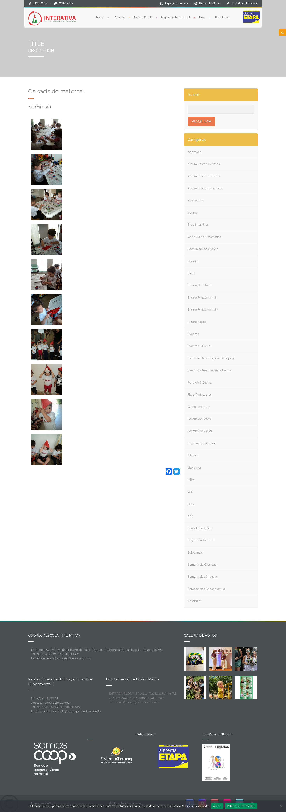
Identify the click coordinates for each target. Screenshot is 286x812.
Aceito (217, 806)
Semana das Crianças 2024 (206, 589)
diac (191, 273)
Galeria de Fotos (199, 419)
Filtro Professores (199, 394)
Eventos (193, 334)
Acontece (194, 152)
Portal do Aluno (209, 3)
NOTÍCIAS (40, 3)
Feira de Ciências (199, 382)
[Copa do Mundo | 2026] (195, 658)
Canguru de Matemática (204, 237)
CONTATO (66, 3)
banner (193, 212)
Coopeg (119, 17)
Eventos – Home (199, 346)
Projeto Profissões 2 (201, 540)
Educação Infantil (200, 285)
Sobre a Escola (142, 17)
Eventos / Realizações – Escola (210, 370)
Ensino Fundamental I (202, 297)
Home (100, 17)
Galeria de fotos (199, 407)
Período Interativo (200, 528)
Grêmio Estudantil (200, 431)
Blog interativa (198, 224)
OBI (190, 492)
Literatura (194, 467)
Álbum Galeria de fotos (204, 164)
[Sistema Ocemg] (116, 755)
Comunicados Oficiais (203, 249)
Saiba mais (195, 552)
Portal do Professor (245, 3)
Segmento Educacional (175, 17)
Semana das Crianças (203, 576)
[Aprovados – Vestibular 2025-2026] (246, 687)
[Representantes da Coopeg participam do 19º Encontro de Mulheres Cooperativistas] (223, 658)
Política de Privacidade (241, 806)
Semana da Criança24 (203, 564)
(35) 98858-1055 (70, 707)
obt (190, 516)
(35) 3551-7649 (119, 698)
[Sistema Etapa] (173, 757)
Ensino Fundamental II (203, 309)
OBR (191, 504)
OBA (191, 479)
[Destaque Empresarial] (54, 758)
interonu (193, 455)
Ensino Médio (197, 322)
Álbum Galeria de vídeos (205, 188)
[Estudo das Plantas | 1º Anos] (195, 687)
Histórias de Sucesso (202, 443)
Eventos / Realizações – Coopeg (211, 358)
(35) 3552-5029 (46, 707)
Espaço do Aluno (176, 3)
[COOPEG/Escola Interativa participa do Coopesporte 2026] (252, 658)
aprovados (195, 200)
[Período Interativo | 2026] (221, 687)
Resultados (222, 17)
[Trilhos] (216, 762)
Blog (202, 17)
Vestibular (194, 601)
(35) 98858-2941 (143, 698)
